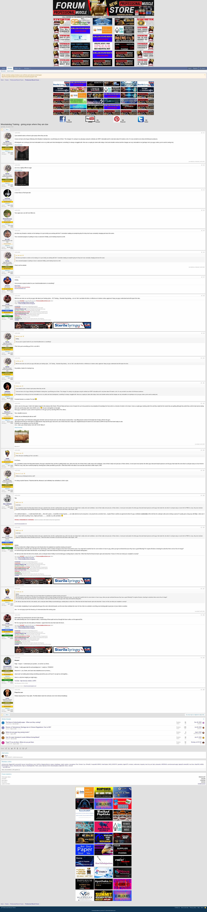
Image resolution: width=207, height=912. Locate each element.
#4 (203, 210)
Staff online (5, 753)
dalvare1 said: (19, 336)
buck (35, 764)
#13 (203, 450)
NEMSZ (99, 764)
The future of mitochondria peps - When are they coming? (23, 722)
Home (3, 68)
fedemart (8, 728)
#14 (203, 470)
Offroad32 (88, 764)
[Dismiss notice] (204, 75)
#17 (203, 588)
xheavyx (11, 765)
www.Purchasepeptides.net (21, 523)
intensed (71, 765)
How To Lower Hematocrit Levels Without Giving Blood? (22, 737)
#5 (203, 230)
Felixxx (66, 765)
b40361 (202, 764)
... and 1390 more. (6, 767)
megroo (52, 764)
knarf (146, 764)
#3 (203, 189)
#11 (203, 383)
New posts (3, 71)
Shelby (3, 126)
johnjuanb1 (158, 764)
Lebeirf (62, 764)
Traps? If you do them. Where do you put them (20, 742)
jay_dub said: (19, 255)
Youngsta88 (94, 764)
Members (26, 68)
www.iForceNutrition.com (20, 288)
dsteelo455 (186, 764)
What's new (17, 68)
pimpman (199, 728)
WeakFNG (197, 764)
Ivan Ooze (191, 764)
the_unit (150, 764)
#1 (203, 132)
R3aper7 (8, 733)
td (25, 765)
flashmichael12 (5, 765)
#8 (203, 295)
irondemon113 (201, 783)
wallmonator (137, 764)
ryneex (40, 765)
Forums (10, 68)
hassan (23, 764)
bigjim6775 (125, 764)
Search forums (10, 71)
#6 (203, 252)
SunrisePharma (29, 764)
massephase (72, 764)
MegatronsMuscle (45, 764)
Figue (23, 765)
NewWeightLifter (31, 765)
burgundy (142, 764)
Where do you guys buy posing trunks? (17, 732)
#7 (203, 277)
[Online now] (7, 140)
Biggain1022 (12, 764)
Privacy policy (193, 907)
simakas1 (131, 764)
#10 (203, 358)
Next (7, 129)
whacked (199, 723)
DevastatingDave (55, 765)
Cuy (84, 764)
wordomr (67, 764)
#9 (203, 333)
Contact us (177, 907)
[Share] (202, 133)
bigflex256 (61, 765)
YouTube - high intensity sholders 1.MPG (25, 680)
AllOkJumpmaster (197, 733)
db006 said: (18, 502)
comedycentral (9, 743)
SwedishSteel (9, 724)
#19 (203, 657)
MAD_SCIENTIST (113, 764)
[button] (22, 68)
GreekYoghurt (105, 764)
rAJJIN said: (19, 361)
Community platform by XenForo (103, 910)
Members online (6, 761)
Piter (77, 764)
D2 (200, 743)
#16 (203, 527)
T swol (200, 738)
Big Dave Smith (46, 765)
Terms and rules (184, 907)
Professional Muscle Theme (9, 907)
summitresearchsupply (172, 764)
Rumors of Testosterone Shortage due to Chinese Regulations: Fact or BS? (28, 727)
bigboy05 (181, 764)
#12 (203, 403)
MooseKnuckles (18, 765)
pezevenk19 (18, 764)
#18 (203, 615)
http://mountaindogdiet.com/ (30, 686)
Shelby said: (19, 386)
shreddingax (57, 764)
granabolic (120, 764)
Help (198, 907)
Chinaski (81, 764)
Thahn (36, 765)
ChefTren (38, 764)
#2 (203, 165)
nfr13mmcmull (5, 764)
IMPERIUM (164, 764)
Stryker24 (8, 738)
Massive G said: (19, 473)
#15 (203, 495)
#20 (203, 689)
